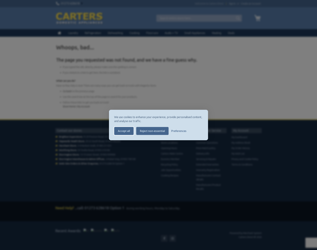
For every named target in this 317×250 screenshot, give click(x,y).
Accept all (124, 131)
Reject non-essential (152, 131)
